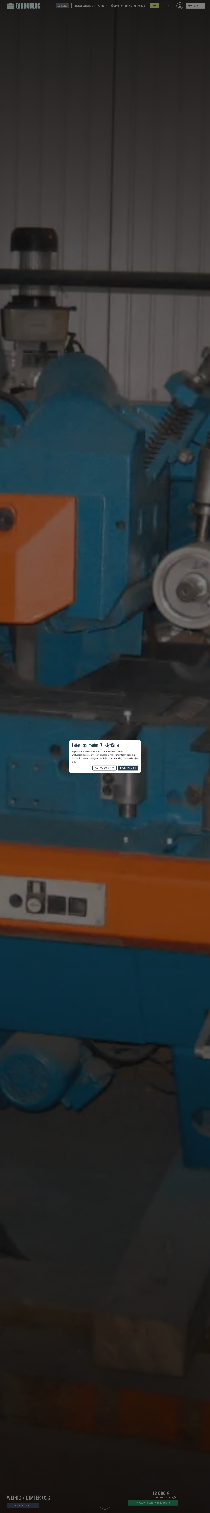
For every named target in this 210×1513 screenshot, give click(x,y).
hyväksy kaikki (128, 768)
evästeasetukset (104, 768)
